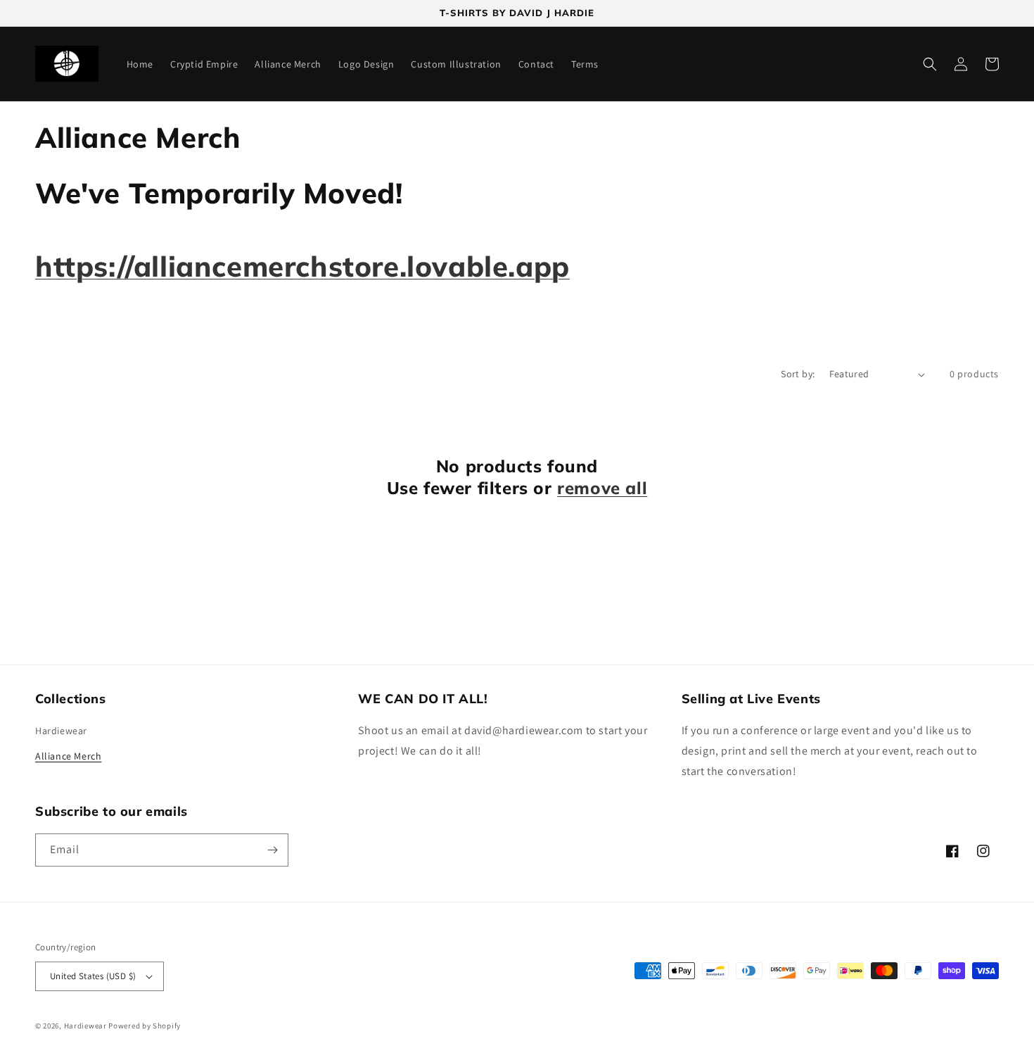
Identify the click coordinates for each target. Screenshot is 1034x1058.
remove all (602, 487)
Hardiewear (61, 730)
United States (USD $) (93, 976)
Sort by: (798, 373)
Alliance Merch (68, 756)
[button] (929, 64)
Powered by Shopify (144, 1026)
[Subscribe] (272, 850)
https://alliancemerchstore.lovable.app (302, 266)
